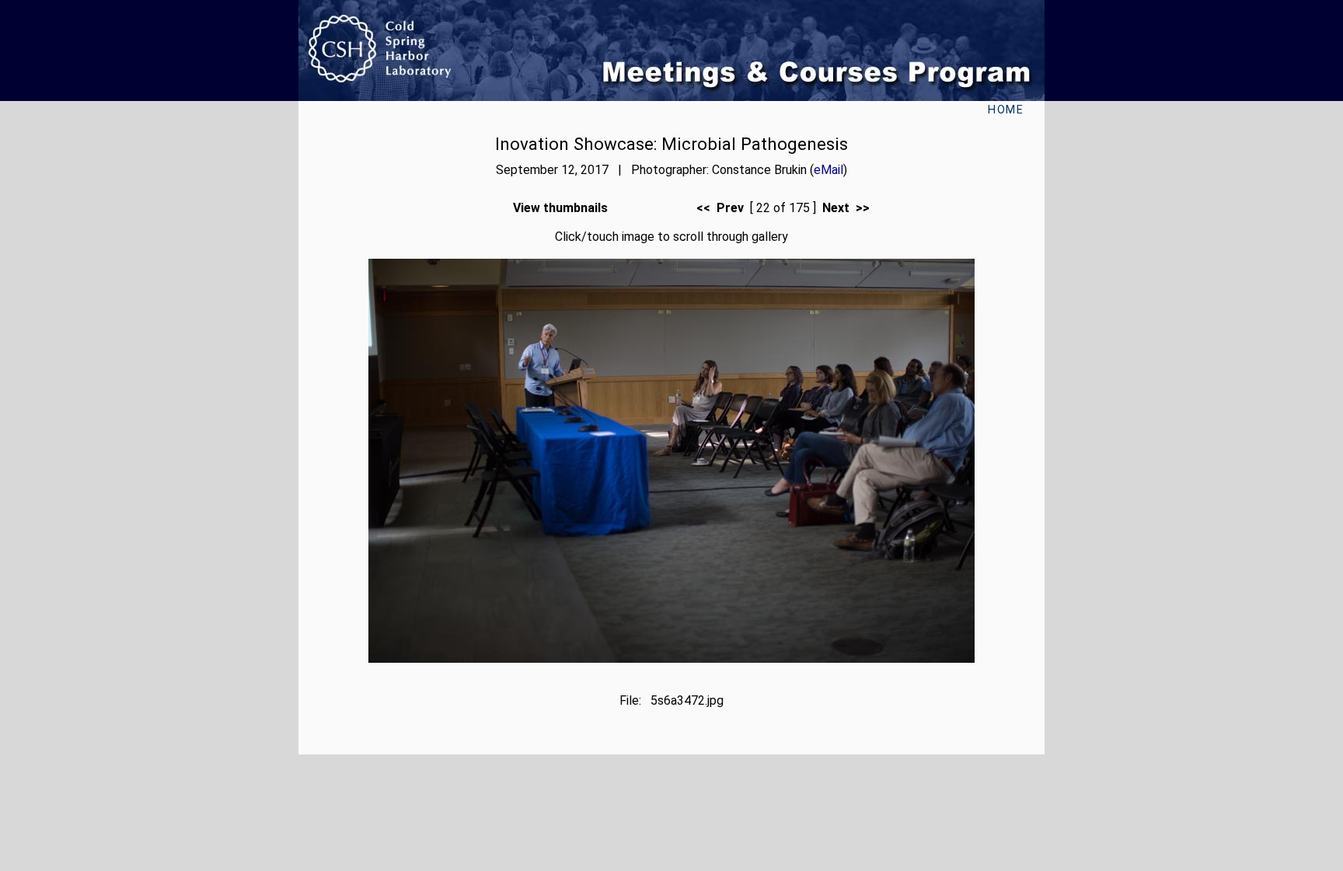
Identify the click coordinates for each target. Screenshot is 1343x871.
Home (1006, 110)
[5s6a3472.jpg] (671, 658)
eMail (828, 169)
